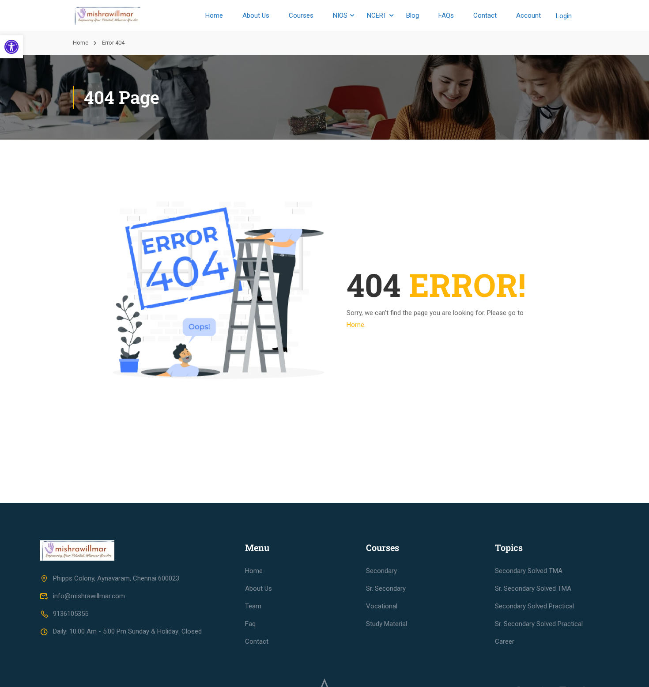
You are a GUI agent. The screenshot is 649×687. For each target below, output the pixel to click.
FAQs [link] (446, 15)
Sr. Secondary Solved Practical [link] (539, 624)
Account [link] (528, 15)
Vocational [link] (381, 606)
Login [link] (564, 16)
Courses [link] (301, 15)
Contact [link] (485, 15)
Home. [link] (356, 325)
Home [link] (214, 15)
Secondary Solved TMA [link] (528, 571)
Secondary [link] (381, 571)
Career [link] (504, 641)
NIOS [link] (340, 15)
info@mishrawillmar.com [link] (89, 596)
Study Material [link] (386, 624)
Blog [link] (412, 15)
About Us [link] (255, 15)
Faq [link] (250, 624)
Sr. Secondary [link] (386, 588)
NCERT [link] (377, 15)
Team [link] (253, 606)
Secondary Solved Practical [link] (534, 606)
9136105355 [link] (70, 614)
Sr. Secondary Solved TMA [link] (533, 588)
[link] (11, 46)
